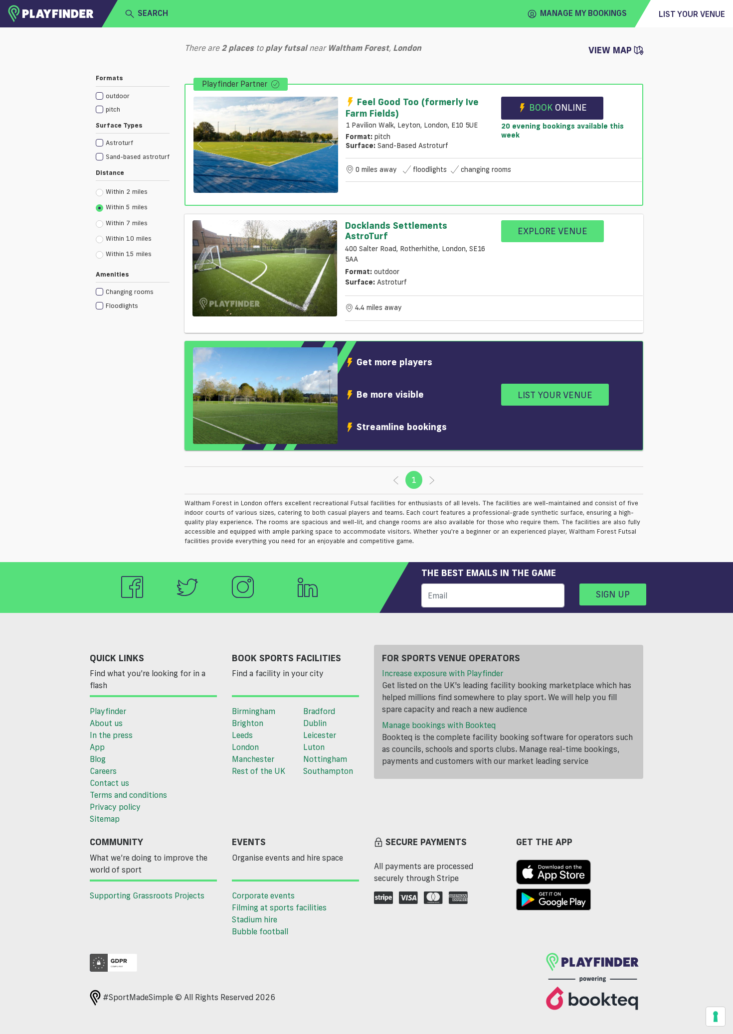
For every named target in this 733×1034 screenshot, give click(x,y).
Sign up (613, 594)
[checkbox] (133, 95)
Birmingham (253, 711)
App (97, 747)
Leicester (319, 735)
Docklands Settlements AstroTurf (396, 230)
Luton (314, 747)
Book (558, 107)
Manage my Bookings (583, 13)
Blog (98, 759)
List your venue (692, 14)
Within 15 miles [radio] (129, 254)
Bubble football (260, 931)
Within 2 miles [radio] (127, 191)
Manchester (253, 759)
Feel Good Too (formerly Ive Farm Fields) (412, 107)
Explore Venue (552, 231)
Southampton (328, 771)
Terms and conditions (128, 795)
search (153, 13)
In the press (111, 735)
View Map (611, 50)
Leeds (242, 735)
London (245, 747)
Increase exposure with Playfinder (442, 673)
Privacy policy (115, 807)
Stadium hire (254, 919)
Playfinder (108, 711)
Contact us (109, 783)
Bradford (319, 711)
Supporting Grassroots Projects (147, 895)
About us (106, 723)
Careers (103, 771)
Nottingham (325, 759)
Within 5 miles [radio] (127, 207)
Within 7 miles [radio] (127, 223)
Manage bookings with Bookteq (439, 725)
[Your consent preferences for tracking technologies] (715, 1016)
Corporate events (263, 895)
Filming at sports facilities (279, 907)
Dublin (315, 723)
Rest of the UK (258, 771)
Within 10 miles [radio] (129, 238)
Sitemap (105, 819)
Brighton (247, 723)
